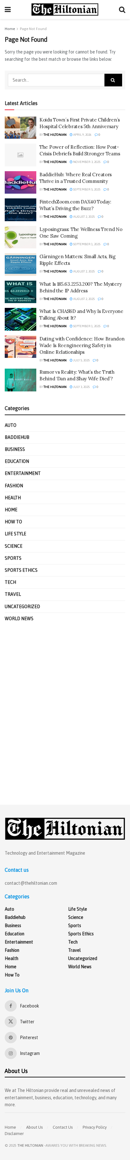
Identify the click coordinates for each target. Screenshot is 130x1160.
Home (10, 29)
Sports (13, 558)
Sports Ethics (21, 570)
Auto (10, 425)
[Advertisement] (65, 713)
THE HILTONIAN (30, 1145)
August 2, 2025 (84, 216)
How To (13, 521)
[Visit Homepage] (64, 9)
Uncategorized (22, 606)
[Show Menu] (8, 9)
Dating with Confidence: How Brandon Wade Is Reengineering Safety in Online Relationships (82, 345)
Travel (13, 594)
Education (17, 461)
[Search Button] (122, 9)
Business (15, 449)
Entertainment (23, 473)
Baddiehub (17, 437)
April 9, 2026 (82, 134)
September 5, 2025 (86, 189)
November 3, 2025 (86, 162)
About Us (34, 1127)
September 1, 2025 (86, 244)
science (13, 546)
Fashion (14, 485)
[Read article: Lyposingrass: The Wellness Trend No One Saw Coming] (20, 237)
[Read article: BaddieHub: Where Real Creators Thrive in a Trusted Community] (20, 182)
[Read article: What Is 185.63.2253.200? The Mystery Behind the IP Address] (20, 292)
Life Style (15, 533)
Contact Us (63, 1127)
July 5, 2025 (81, 360)
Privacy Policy (95, 1127)
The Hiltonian (55, 134)
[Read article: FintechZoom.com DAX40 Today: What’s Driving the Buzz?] (20, 209)
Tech (10, 582)
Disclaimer (14, 1133)
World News (19, 618)
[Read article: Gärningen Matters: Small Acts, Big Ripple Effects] (20, 264)
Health (13, 497)
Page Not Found (33, 29)
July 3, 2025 (81, 387)
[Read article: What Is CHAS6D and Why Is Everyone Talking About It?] (20, 319)
